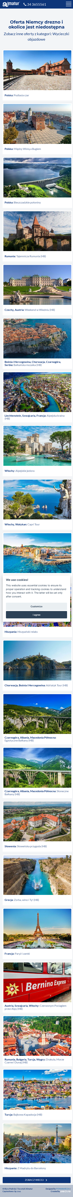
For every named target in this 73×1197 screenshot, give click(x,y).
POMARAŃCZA (63, 1189)
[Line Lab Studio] (65, 1191)
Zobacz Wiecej (36, 1180)
